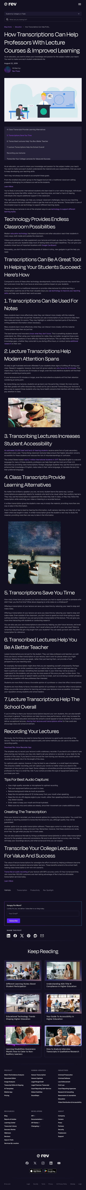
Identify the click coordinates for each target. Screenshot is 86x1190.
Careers (61, 1119)
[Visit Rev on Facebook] (27, 1163)
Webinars (7, 1133)
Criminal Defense (64, 1078)
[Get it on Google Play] (50, 1171)
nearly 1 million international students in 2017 (41, 460)
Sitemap (72, 1184)
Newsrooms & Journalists (67, 1095)
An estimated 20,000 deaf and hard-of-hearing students (26, 450)
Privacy (50, 1184)
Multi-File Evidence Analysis (14, 1075)
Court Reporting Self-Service (41, 1088)
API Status (35, 1123)
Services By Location (11, 1143)
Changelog (35, 1126)
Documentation (37, 1119)
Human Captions (37, 1078)
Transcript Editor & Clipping (13, 1085)
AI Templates (9, 1088)
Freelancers (62, 1133)
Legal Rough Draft (37, 1082)
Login (80, 1184)
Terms (43, 1184)
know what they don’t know (40, 333)
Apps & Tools (8, 1140)
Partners (61, 1126)
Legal (28, 1184)
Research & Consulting (66, 1092)
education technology (19, 233)
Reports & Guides (10, 1119)
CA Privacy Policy (61, 1184)
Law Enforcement (64, 1082)
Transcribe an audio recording (16, 872)
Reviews (7, 1136)
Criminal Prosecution (65, 1075)
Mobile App (8, 1092)
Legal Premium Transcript (40, 1085)
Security (61, 1129)
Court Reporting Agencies (67, 1088)
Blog (5, 1116)
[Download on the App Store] (36, 1171)
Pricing (6, 1095)
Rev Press (16, 71)
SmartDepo (35, 1095)
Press (60, 1123)
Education (61, 1099)
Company (61, 1116)
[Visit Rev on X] (35, 1163)
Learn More (8, 186)
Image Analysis (9, 1082)
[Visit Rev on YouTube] (58, 1163)
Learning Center (9, 1123)
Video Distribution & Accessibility (69, 1102)
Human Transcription (38, 1075)
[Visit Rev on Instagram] (43, 1163)
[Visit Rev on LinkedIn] (51, 1163)
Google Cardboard (49, 245)
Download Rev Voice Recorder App (17, 747)
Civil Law (61, 1085)
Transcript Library (10, 1126)
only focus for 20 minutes (66, 368)
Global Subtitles (36, 1092)
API (33, 1116)
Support (61, 1136)
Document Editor (10, 1078)
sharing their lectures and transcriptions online (44, 721)
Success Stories (10, 1129)
